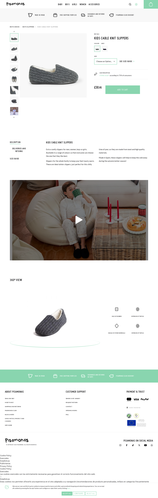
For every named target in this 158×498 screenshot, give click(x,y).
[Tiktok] (133, 445)
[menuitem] (60, 4)
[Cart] (151, 4)
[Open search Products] (130, 4)
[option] (105, 49)
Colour (99, 43)
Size (95, 56)
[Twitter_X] (139, 445)
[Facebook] (126, 445)
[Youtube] (145, 445)
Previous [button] (14, 32)
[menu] (79, 4)
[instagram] (120, 445)
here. (68, 488)
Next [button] (14, 117)
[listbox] (121, 49)
